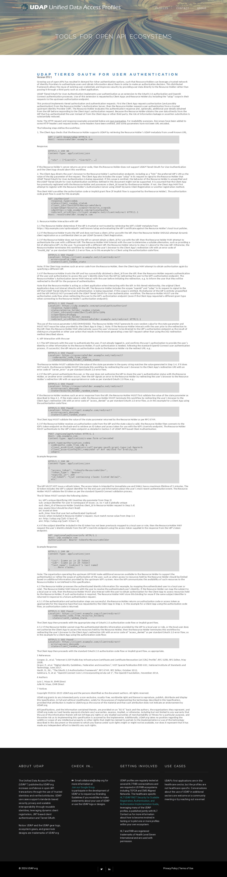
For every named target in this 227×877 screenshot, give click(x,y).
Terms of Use (186, 868)
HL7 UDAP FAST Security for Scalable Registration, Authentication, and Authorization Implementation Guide (139, 801)
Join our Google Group (83, 787)
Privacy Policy (170, 868)
